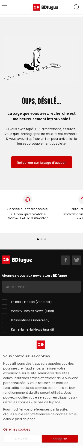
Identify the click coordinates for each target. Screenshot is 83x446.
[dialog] (41, 391)
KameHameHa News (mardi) (32, 329)
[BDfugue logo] (45, 7)
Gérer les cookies (16, 429)
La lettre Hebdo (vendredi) (31, 301)
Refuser (21, 439)
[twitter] (76, 260)
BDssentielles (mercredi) (30, 320)
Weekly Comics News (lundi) (32, 311)
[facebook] (65, 260)
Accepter (60, 439)
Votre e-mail (15, 287)
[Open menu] (4, 7)
